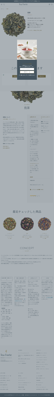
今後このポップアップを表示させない (27, 75)
